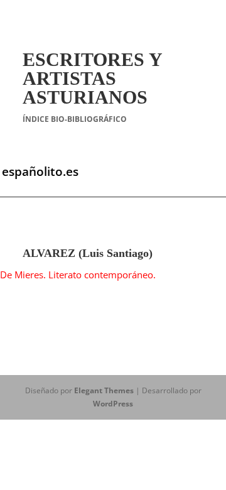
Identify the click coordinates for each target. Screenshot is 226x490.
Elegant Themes (104, 390)
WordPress (113, 403)
